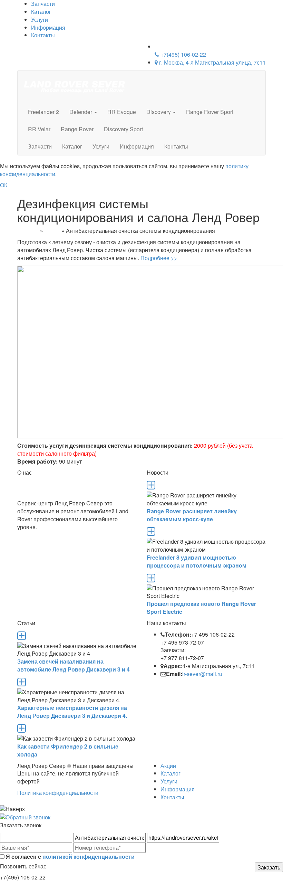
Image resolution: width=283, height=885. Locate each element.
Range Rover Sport (209, 112)
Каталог (41, 12)
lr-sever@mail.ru (202, 674)
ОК (3, 185)
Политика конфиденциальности (57, 793)
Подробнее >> (158, 258)
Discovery (159, 112)
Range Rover (77, 129)
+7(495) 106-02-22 (182, 54)
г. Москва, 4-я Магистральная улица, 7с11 (212, 62)
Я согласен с (69, 856)
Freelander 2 (43, 112)
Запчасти (40, 146)
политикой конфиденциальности (88, 856)
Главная (28, 231)
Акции (52, 231)
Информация (48, 27)
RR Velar (39, 129)
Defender (81, 112)
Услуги (39, 19)
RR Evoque (121, 112)
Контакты (43, 35)
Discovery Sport (123, 129)
